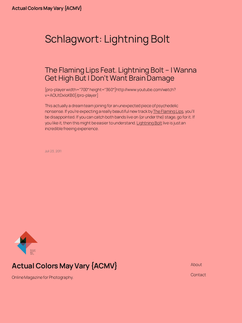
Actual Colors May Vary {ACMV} (47, 8)
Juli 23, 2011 (53, 151)
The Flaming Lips (168, 111)
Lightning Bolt (149, 123)
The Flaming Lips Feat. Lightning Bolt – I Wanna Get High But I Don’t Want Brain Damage (121, 74)
